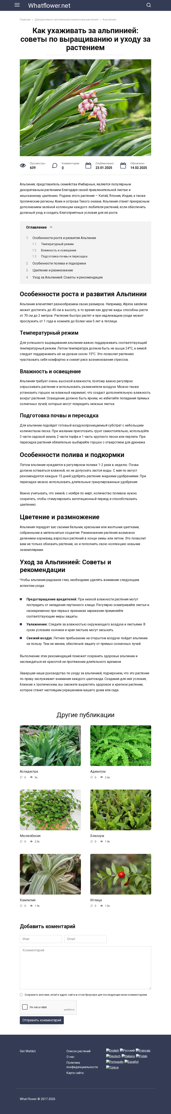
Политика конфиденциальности (82, 1065)
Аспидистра (29, 771)
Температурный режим (57, 244)
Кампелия (27, 900)
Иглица (96, 900)
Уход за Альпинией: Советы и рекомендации (68, 277)
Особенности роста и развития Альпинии (64, 238)
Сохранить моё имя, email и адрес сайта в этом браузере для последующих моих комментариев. (86, 994)
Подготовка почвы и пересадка (64, 256)
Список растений (79, 1051)
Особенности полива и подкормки (59, 263)
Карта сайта (75, 1073)
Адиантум (98, 771)
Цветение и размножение (53, 270)
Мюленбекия (30, 836)
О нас (70, 1057)
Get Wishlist (28, 1051)
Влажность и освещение (58, 250)
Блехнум (97, 836)
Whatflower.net (49, 5)
